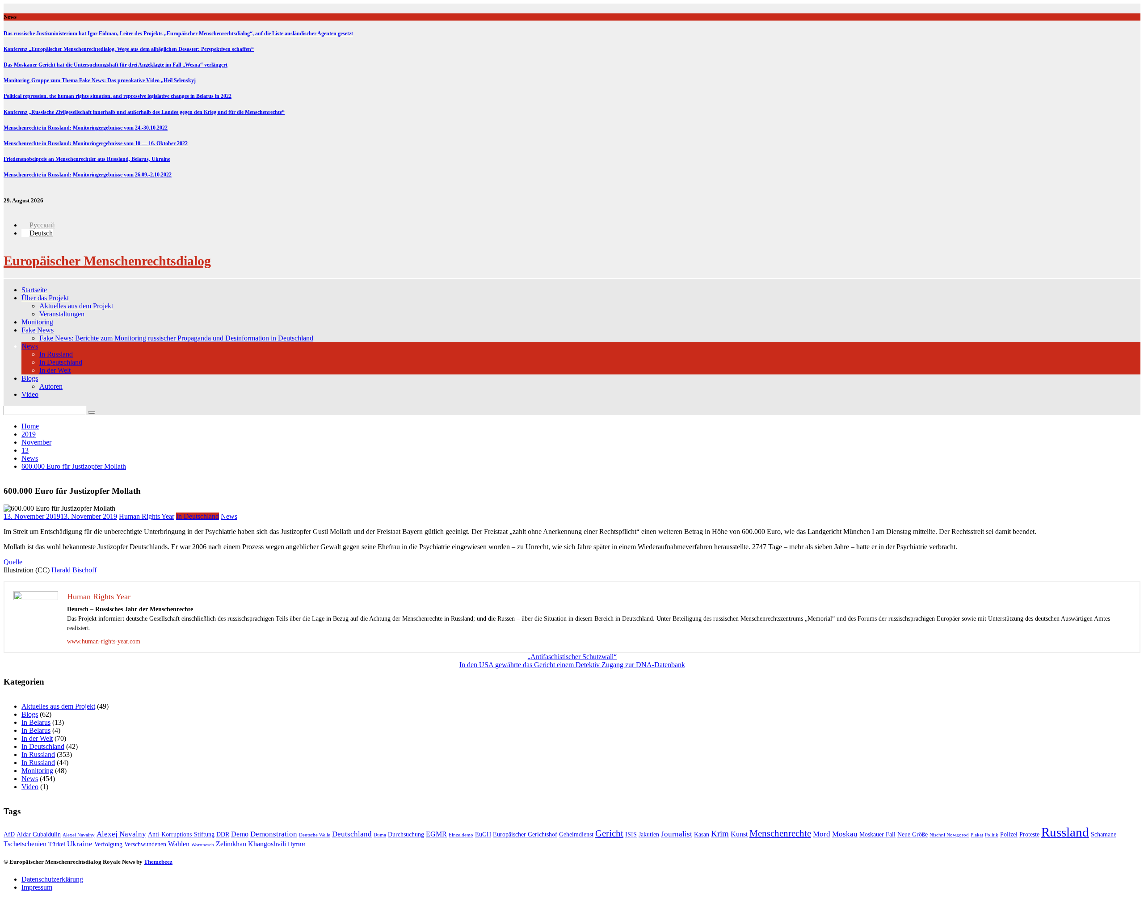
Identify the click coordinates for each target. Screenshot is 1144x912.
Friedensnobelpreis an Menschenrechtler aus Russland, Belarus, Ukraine (87, 159)
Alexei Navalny (79, 834)
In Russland (56, 354)
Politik (991, 834)
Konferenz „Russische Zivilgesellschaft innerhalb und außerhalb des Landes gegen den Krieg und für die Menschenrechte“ (144, 112)
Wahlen (178, 844)
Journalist (676, 834)
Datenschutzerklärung (52, 879)
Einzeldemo (461, 834)
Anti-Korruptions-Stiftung (181, 834)
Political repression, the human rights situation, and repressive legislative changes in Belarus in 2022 (117, 96)
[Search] (91, 412)
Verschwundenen (145, 844)
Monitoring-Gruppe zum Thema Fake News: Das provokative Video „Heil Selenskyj (100, 80)
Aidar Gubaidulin (39, 834)
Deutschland (352, 834)
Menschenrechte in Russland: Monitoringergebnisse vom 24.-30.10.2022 (86, 128)
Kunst (739, 834)
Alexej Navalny (121, 834)
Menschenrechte (780, 833)
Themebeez (158, 861)
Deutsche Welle (314, 834)
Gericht (609, 833)
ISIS (631, 834)
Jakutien (649, 834)
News (29, 346)
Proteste (1029, 834)
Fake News (37, 330)
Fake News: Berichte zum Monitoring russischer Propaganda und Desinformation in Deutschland (176, 338)
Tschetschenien (25, 844)
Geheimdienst (576, 834)
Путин (296, 844)
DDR (222, 834)
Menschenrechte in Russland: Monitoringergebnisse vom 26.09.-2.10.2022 (88, 175)
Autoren (51, 386)
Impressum (36, 887)
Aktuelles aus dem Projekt (76, 306)
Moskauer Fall (877, 834)
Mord (821, 834)
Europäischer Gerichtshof (525, 834)
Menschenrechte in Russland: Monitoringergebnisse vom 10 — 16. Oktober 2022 (96, 143)
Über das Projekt (45, 298)
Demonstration (273, 834)
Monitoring (37, 322)
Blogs (29, 378)
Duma (380, 834)
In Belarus (35, 722)
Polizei (1009, 834)
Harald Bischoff (74, 570)
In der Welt (55, 370)
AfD (9, 834)
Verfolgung (108, 844)
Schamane (1103, 834)
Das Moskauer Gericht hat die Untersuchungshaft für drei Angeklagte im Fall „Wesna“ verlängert (115, 65)
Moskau (845, 834)
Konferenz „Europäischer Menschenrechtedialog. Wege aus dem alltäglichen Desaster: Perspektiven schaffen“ (129, 49)
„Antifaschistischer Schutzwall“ (572, 656)
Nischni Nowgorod (949, 834)
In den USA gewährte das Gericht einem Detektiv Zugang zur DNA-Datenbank (572, 664)
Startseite (34, 290)
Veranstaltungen (61, 314)
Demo (239, 834)
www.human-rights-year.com (103, 641)
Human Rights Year (146, 516)
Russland (1065, 832)
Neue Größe (912, 834)
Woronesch (202, 844)
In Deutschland (60, 362)
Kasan (701, 834)
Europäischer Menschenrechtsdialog (107, 260)
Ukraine (80, 844)
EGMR (436, 834)
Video (29, 394)
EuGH (483, 834)
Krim (720, 833)
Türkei (56, 844)
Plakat (977, 834)
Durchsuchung (406, 834)
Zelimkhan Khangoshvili (251, 844)
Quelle (13, 562)
